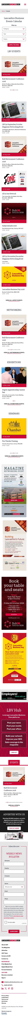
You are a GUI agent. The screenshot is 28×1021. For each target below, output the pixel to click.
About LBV (5, 944)
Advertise (4, 950)
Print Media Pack (7, 964)
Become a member (7, 975)
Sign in (4, 978)
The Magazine (6, 947)
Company (7, 876)
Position (7, 868)
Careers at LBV (6, 956)
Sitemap (4, 1003)
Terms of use (5, 999)
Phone (6, 898)
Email (6, 891)
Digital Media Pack (7, 967)
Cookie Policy (5, 997)
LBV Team (5, 953)
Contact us (5, 959)
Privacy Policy (5, 995)
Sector (6, 883)
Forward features (7, 969)
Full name (7, 860)
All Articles (4, 1001)
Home (3, 11)
